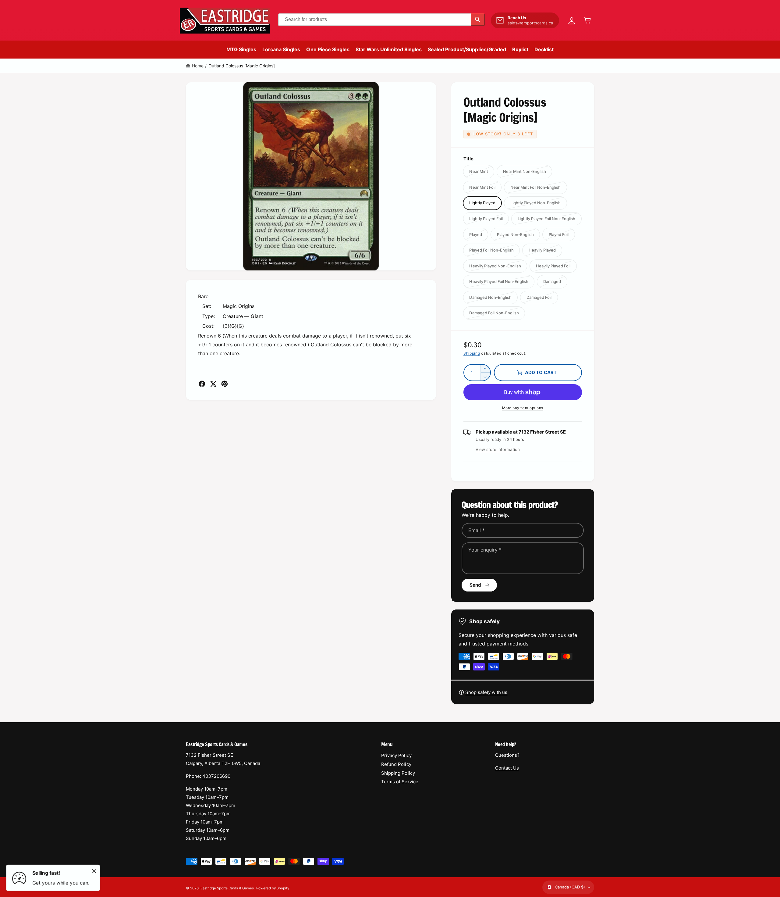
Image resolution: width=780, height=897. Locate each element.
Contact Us (507, 768)
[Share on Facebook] (202, 384)
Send (475, 585)
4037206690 (216, 776)
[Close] (94, 871)
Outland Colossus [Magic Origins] (241, 65)
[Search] (478, 19)
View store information (498, 449)
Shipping (471, 353)
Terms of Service (399, 781)
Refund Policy (396, 764)
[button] (587, 20)
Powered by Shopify (272, 888)
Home (198, 65)
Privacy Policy (396, 755)
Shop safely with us (486, 692)
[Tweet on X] (213, 384)
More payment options (522, 408)
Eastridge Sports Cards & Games (227, 888)
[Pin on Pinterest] (225, 384)
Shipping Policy (398, 773)
